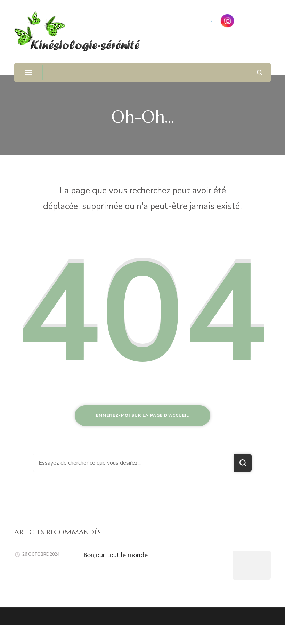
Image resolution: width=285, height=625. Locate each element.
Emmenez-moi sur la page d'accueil (142, 415)
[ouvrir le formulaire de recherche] (259, 72)
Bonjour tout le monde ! (117, 555)
